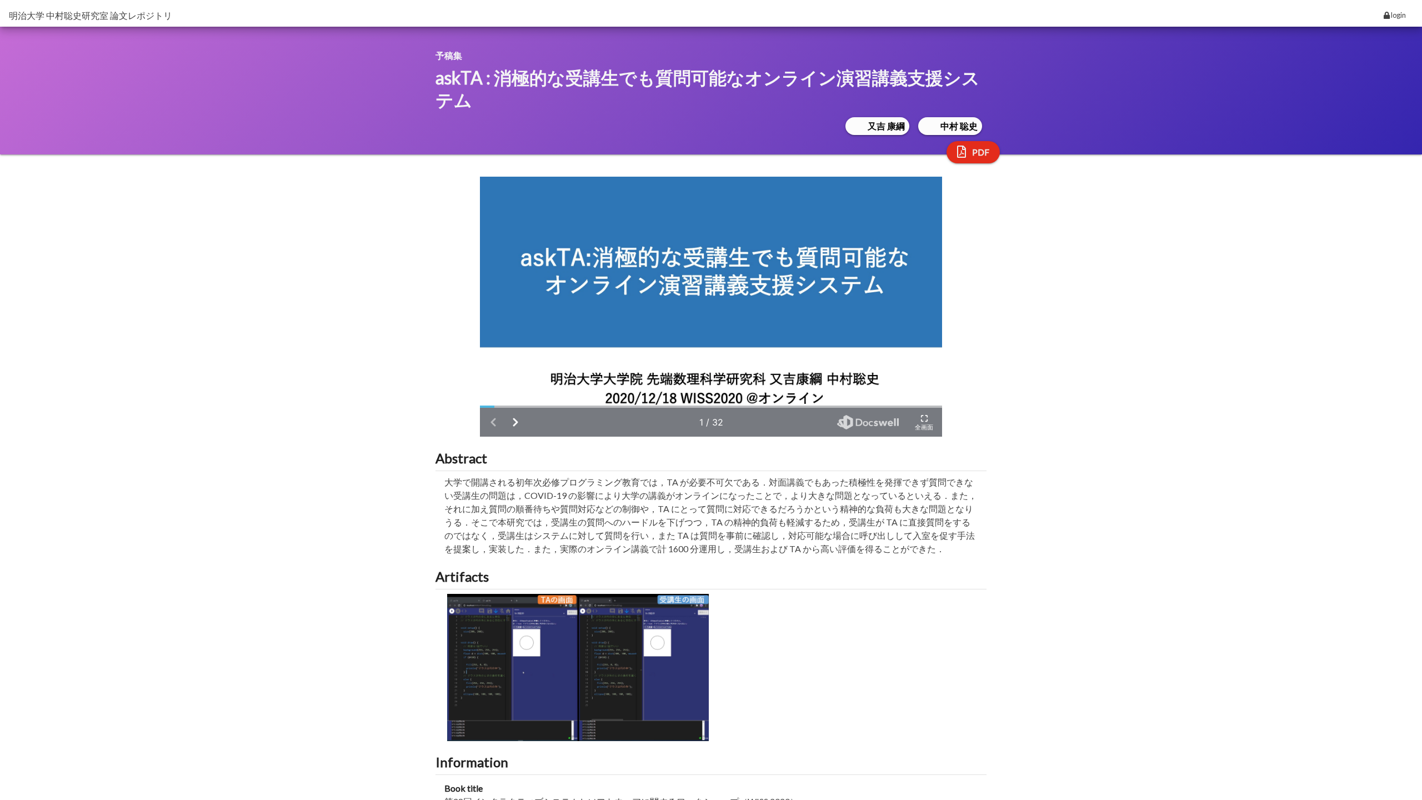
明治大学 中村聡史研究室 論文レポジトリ (90, 15)
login (1398, 15)
